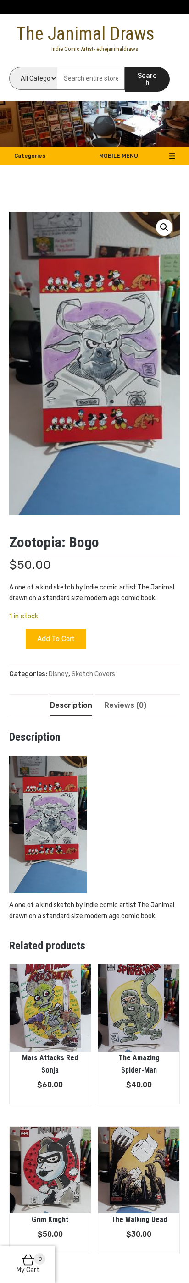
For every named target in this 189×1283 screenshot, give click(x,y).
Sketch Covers (93, 674)
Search (147, 79)
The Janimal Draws (85, 33)
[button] (164, 227)
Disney (58, 674)
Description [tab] (71, 705)
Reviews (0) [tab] (125, 705)
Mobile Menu (118, 156)
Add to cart (55, 638)
